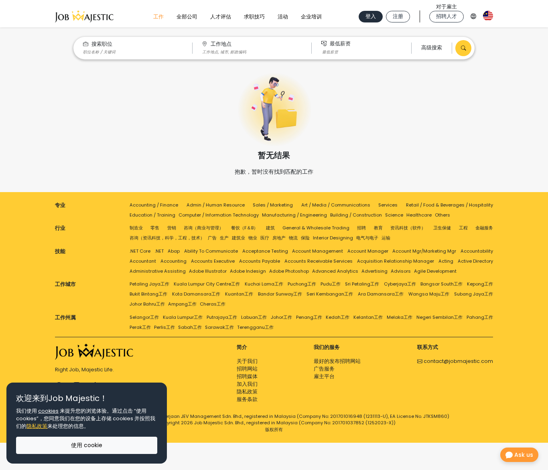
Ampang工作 (182, 304)
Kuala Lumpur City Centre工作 (207, 284)
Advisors (401, 271)
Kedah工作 (337, 317)
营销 (171, 228)
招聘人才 (446, 16)
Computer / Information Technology (219, 215)
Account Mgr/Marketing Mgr (424, 251)
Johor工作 (281, 317)
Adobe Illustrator (208, 271)
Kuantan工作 (239, 294)
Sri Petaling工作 (362, 284)
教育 (378, 228)
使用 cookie (86, 445)
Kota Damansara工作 (196, 294)
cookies (48, 410)
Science (394, 215)
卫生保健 (442, 228)
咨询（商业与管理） (203, 228)
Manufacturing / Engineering (294, 215)
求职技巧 (254, 16)
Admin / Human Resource (216, 205)
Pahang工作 (480, 317)
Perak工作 (140, 327)
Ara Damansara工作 (381, 294)
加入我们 (247, 384)
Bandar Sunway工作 (280, 294)
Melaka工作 (399, 317)
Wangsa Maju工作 (428, 294)
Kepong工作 (480, 284)
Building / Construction (356, 215)
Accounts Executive (213, 261)
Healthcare (419, 215)
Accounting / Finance (154, 205)
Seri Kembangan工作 (329, 294)
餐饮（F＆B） (244, 228)
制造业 (136, 228)
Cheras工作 (212, 304)
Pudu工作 (331, 284)
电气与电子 (367, 238)
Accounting (173, 261)
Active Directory (475, 261)
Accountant (143, 261)
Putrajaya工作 (222, 317)
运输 (386, 238)
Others (442, 215)
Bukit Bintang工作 (148, 294)
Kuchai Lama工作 (264, 284)
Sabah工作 (190, 327)
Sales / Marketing (273, 205)
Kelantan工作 (368, 317)
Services (388, 205)
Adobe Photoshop (289, 271)
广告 (212, 238)
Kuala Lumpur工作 (183, 317)
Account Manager (367, 251)
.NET (159, 251)
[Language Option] (473, 15)
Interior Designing (333, 238)
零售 (154, 228)
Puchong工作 (302, 284)
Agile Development (435, 271)
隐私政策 (247, 391)
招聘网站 (247, 368)
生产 (224, 238)
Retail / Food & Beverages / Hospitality (449, 205)
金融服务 (484, 228)
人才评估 (220, 16)
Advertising (374, 271)
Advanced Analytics (335, 271)
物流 (293, 238)
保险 (305, 238)
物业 (252, 238)
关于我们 (247, 361)
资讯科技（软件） (408, 228)
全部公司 (187, 16)
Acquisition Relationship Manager (395, 261)
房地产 (279, 238)
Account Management (317, 251)
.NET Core (140, 251)
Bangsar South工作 (441, 284)
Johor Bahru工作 (147, 304)
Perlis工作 (164, 327)
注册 (398, 16)
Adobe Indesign (248, 271)
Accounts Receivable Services (318, 261)
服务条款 (247, 399)
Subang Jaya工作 (473, 294)
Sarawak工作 (219, 327)
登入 (370, 16)
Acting (445, 261)
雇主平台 (324, 376)
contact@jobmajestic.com (457, 361)
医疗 (264, 238)
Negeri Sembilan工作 (439, 317)
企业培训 (311, 16)
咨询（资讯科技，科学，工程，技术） (167, 238)
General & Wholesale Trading (315, 228)
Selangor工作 (144, 317)
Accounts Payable (259, 261)
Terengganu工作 (255, 327)
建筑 (270, 228)
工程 (463, 228)
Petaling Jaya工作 (149, 284)
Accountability (477, 251)
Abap (174, 251)
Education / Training (152, 215)
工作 (158, 16)
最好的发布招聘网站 (337, 361)
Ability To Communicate (211, 251)
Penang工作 (309, 317)
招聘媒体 (247, 376)
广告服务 (324, 368)
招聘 (361, 228)
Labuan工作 (254, 317)
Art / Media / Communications (335, 205)
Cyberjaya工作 (400, 284)
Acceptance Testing (265, 251)
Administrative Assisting (158, 271)
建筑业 (238, 238)
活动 (283, 16)
